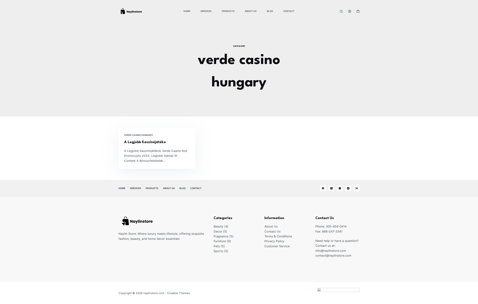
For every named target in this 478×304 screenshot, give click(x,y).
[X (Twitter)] (331, 188)
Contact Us (272, 231)
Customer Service (277, 246)
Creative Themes (178, 293)
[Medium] (356, 188)
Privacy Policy (274, 241)
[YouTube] (348, 188)
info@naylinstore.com (330, 250)
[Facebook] (323, 188)
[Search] (341, 11)
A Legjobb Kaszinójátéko (145, 142)
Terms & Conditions (278, 236)
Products (228, 11)
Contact (288, 11)
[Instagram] (340, 188)
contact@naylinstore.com (333, 255)
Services (206, 11)
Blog (270, 11)
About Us (251, 11)
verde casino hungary (138, 135)
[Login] (349, 11)
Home (187, 11)
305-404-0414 (336, 226)
